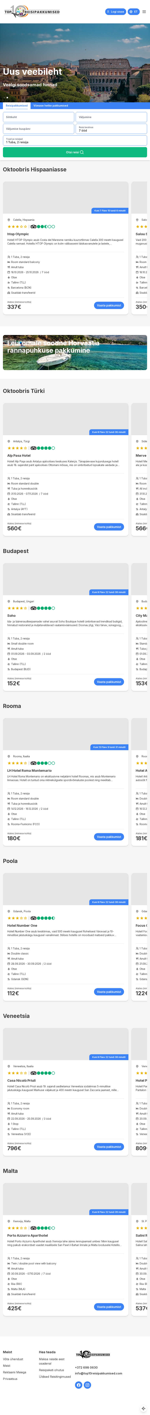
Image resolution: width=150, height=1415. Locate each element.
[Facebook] (78, 1385)
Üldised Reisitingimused (55, 1376)
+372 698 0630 (86, 1367)
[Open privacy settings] (143, 1408)
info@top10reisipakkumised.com (93, 1373)
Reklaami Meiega (14, 1372)
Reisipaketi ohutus (51, 1370)
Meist (6, 1365)
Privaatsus (10, 1379)
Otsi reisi (72, 152)
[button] (144, 11)
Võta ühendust (13, 1359)
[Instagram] (87, 1385)
